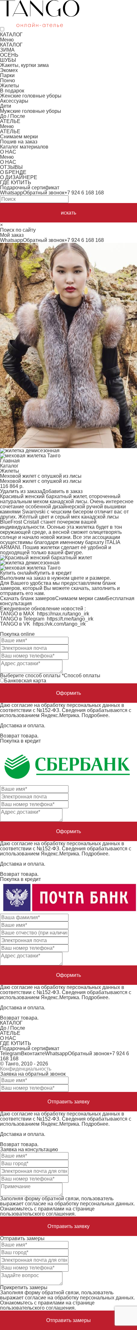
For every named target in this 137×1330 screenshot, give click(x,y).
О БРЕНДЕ (13, 172)
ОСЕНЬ (9, 55)
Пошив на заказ (18, 141)
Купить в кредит (53, 573)
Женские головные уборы (30, 95)
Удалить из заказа (21, 491)
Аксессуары (14, 101)
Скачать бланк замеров (27, 598)
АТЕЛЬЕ (10, 121)
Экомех (9, 70)
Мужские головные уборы (30, 111)
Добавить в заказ (62, 491)
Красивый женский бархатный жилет (43, 496)
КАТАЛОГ (11, 34)
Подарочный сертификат (29, 187)
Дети (5, 106)
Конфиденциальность (25, 1069)
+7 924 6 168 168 (84, 192)
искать (68, 212)
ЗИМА (7, 50)
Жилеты (9, 85)
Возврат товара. (19, 735)
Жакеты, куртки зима (24, 65)
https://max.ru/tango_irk (63, 613)
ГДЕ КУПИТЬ (15, 182)
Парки (7, 75)
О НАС (8, 152)
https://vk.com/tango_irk (59, 624)
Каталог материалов (24, 146)
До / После (12, 116)
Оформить (68, 693)
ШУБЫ (8, 60)
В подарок (12, 90)
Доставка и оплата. (22, 725)
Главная (10, 460)
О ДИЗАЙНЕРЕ (18, 177)
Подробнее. (96, 715)
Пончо (7, 80)
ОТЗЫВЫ (11, 167)
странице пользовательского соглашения (47, 1211)
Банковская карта (25, 680)
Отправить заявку (68, 1101)
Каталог (9, 466)
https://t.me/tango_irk (70, 618)
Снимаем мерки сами (80, 598)
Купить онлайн (17, 573)
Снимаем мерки (19, 136)
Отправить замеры (68, 1320)
